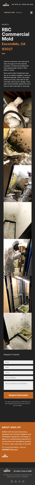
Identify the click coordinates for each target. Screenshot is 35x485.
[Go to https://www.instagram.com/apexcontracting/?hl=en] (15, 481)
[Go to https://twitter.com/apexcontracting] (19, 481)
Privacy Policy (17, 403)
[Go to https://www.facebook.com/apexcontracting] (12, 481)
